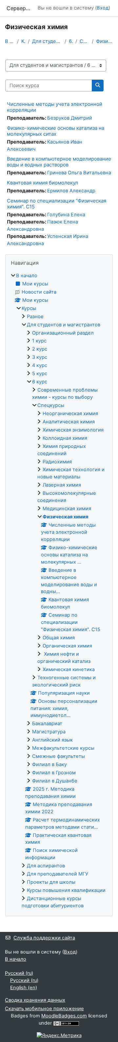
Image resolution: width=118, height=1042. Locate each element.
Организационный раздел (63, 333)
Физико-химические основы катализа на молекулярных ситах (55, 131)
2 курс (39, 349)
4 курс (39, 365)
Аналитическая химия (69, 422)
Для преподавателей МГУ (57, 874)
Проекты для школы (51, 882)
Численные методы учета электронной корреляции (54, 107)
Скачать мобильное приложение (44, 1009)
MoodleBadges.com (64, 1016)
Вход (102, 8)
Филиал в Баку (49, 764)
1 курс (39, 341)
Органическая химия (67, 646)
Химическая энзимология (73, 430)
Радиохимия (57, 462)
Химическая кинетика (69, 669)
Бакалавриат (47, 723)
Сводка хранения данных (35, 1000)
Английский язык (52, 740)
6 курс (71, 41)
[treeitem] (59, 591)
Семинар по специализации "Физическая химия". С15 (56, 204)
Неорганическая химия (70, 413)
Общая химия (59, 638)
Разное (35, 316)
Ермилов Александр (71, 191)
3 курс (39, 357)
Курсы (23, 41)
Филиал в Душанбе (54, 781)
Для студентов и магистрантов (47, 41)
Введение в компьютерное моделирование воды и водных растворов (59, 162)
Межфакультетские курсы (63, 748)
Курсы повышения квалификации (66, 890)
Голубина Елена (66, 215)
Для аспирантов (46, 866)
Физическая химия (104, 41)
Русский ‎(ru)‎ (19, 973)
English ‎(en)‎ (23, 988)
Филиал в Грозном (54, 773)
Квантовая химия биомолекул (42, 183)
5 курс (39, 373)
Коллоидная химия (65, 438)
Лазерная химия (62, 485)
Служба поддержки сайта (44, 938)
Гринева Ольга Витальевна (79, 173)
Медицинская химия (67, 508)
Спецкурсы (84, 41)
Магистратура (49, 732)
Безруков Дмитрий (69, 118)
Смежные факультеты (58, 756)
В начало (9, 41)
